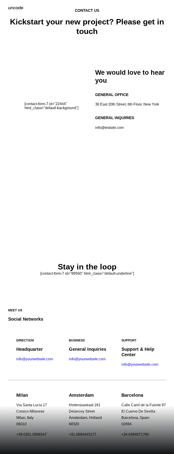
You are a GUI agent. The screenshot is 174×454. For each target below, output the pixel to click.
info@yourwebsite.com (34, 359)
